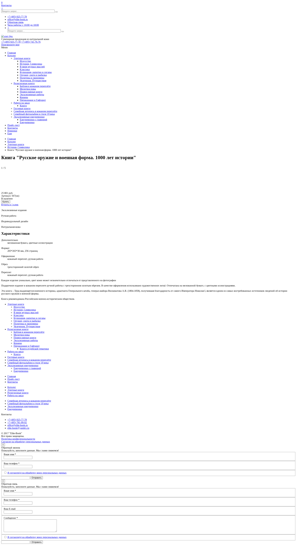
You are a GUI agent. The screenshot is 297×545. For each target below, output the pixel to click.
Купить (5, 202)
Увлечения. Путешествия (33, 80)
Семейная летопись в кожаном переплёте (35, 111)
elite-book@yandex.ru (18, 428)
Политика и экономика (32, 77)
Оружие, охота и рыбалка (33, 75)
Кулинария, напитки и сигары (36, 72)
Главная (11, 52)
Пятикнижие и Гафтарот (33, 100)
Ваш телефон (11, 463)
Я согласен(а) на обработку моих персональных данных (37, 472)
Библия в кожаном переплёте (35, 86)
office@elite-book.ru (17, 425)
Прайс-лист (13, 125)
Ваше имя (10, 454)
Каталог (11, 55)
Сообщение (11, 518)
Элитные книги (22, 58)
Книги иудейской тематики (34, 348)
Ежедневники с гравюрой (33, 119)
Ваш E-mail (9, 509)
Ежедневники (27, 122)
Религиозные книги (24, 83)
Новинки (12, 130)
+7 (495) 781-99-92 (17, 422)
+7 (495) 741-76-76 (31, 42)
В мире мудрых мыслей (32, 66)
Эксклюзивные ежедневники (29, 117)
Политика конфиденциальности (18, 439)
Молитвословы (28, 89)
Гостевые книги (22, 108)
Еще (9, 133)
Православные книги (31, 91)
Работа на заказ (22, 103)
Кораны (24, 97)
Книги (23, 105)
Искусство (25, 61)
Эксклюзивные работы (32, 94)
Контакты (6, 5)
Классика (25, 69)
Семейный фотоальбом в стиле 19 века (34, 114)
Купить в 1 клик (9, 204)
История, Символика (31, 64)
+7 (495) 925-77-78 (11, 42)
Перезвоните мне (10, 44)
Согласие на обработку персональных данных (25, 441)
